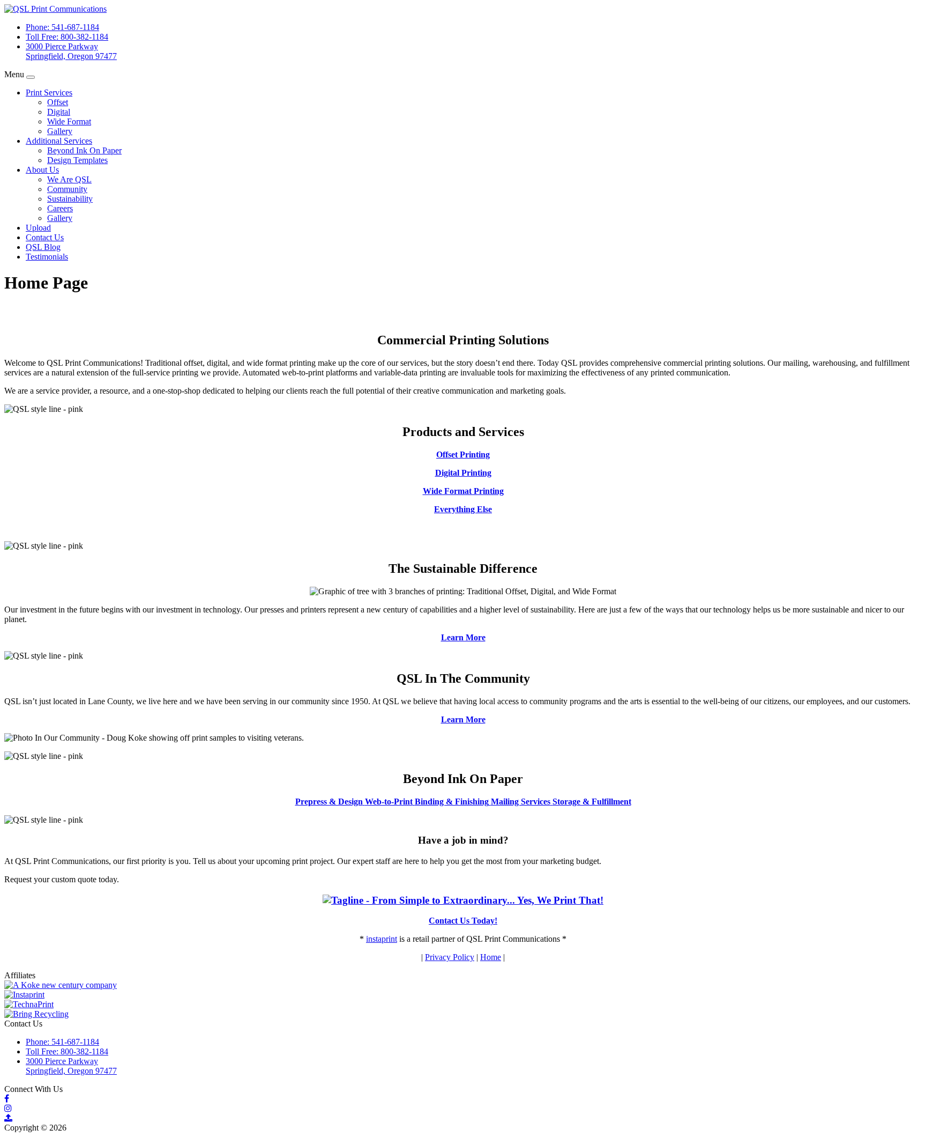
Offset (57, 102)
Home (490, 957)
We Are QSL (69, 179)
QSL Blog (43, 247)
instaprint (381, 938)
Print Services (49, 92)
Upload (38, 227)
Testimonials (47, 256)
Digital (58, 111)
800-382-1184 (67, 36)
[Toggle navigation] (30, 77)
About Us (42, 169)
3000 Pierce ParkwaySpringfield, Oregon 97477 (71, 51)
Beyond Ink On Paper (84, 150)
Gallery (59, 131)
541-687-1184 (62, 27)
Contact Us (45, 237)
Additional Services (59, 140)
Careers (60, 208)
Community (67, 189)
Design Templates (77, 160)
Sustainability (70, 198)
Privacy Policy (449, 957)
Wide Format (69, 121)
